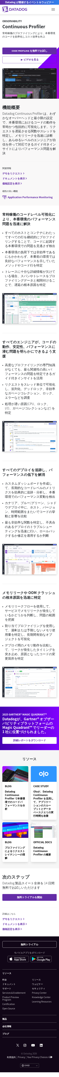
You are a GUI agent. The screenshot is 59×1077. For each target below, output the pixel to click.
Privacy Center (39, 992)
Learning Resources (41, 1001)
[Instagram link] (24, 1045)
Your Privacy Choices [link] (37, 1057)
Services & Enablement (13, 992)
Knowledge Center (41, 997)
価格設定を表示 (11, 183)
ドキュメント (9, 984)
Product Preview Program (10, 998)
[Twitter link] (17, 1045)
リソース (36, 979)
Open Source (8, 1008)
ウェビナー (37, 984)
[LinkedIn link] (41, 1045)
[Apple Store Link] (19, 959)
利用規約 (11, 1057)
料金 (4, 979)
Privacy (21, 1057)
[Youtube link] (33, 1045)
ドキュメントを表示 (13, 178)
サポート (6, 988)
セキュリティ (38, 988)
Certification (8, 1004)
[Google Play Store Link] (41, 959)
